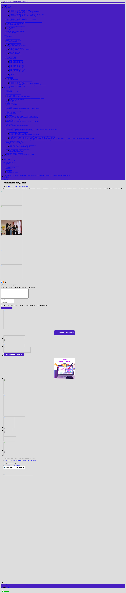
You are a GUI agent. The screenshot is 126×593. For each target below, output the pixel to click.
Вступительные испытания (13, 20)
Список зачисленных (11, 33)
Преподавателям (10, 167)
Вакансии (6, 179)
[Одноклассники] (3, 282)
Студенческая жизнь (16, 186)
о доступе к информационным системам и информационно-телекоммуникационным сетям (32, 136)
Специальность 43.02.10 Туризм (17, 86)
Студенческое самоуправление (14, 54)
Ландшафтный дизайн (12, 113)
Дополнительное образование (11, 92)
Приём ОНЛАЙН (8, 159)
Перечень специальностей (12, 9)
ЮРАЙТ (6, 176)
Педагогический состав (12, 128)
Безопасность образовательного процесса (16, 45)
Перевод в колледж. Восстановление (15, 23)
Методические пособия (12, 41)
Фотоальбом (12, 74)
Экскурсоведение (10, 112)
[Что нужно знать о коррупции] (12, 465)
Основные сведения (11, 120)
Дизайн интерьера (10, 95)
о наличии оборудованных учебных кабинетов (21, 130)
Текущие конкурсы (11, 57)
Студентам (9, 168)
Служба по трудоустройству (16, 151)
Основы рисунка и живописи (16, 99)
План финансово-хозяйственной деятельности (20, 143)
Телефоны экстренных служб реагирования (20, 49)
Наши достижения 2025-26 (16, 60)
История (8, 6)
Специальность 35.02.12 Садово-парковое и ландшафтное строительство (27, 16)
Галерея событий (10, 73)
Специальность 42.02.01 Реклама (17, 18)
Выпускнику (9, 78)
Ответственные (10, 164)
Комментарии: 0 (25, 186)
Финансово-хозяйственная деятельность (16, 142)
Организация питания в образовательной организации (20, 154)
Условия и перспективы (12, 32)
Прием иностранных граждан (13, 24)
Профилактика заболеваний (16, 47)
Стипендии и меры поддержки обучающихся (17, 149)
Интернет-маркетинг (11, 104)
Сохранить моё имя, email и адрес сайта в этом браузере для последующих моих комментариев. (26, 305)
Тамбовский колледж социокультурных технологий (13, 585)
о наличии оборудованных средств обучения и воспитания (24, 134)
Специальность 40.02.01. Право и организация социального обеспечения (27, 84)
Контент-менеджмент (11, 105)
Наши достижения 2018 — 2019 (17, 69)
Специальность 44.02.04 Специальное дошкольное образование (25, 11)
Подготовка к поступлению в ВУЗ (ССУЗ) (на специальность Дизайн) (26, 98)
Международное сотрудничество (14, 153)
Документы (9, 122)
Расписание (9, 36)
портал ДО (9, 163)
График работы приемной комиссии (15, 31)
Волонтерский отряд (11, 50)
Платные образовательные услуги (14, 141)
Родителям (9, 170)
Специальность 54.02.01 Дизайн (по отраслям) (21, 12)
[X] (5, 282)
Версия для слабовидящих (66, 332)
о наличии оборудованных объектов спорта (20, 133)
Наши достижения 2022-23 (16, 64)
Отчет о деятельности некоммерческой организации (22, 145)
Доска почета (9, 77)
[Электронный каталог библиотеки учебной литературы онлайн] (20, 460)
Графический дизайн (11, 102)
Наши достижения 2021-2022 (16, 65)
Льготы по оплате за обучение (16, 150)
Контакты (6, 158)
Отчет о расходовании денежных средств (19, 146)
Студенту (6, 35)
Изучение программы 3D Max (13, 94)
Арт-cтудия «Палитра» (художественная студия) (18, 96)
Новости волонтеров (14, 52)
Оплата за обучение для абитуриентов (15, 26)
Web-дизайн (9, 107)
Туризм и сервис (10, 109)
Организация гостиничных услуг (14, 111)
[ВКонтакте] (1, 282)
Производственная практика (13, 43)
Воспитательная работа (12, 172)
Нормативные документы (12, 166)
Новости (6, 155)
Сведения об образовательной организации (14, 119)
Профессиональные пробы (16, 29)
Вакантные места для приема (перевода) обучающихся (20, 147)
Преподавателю (7, 87)
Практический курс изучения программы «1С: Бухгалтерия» (21, 116)
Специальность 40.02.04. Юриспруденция (19, 10)
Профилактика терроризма (16, 48)
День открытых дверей (9, 160)
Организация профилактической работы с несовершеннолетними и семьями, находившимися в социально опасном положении (38, 175)
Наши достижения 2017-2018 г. (17, 70)
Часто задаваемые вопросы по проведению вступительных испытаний (24, 22)
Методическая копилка (12, 91)
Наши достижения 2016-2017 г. (17, 71)
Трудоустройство (13, 79)
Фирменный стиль (11, 103)
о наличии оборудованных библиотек (18, 132)
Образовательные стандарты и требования (17, 125)
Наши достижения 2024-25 (16, 61)
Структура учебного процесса (13, 40)
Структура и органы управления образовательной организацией (22, 121)
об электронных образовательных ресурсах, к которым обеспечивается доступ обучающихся (32, 137)
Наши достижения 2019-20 (16, 67)
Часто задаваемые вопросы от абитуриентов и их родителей (21, 19)
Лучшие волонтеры (14, 53)
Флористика (9, 115)
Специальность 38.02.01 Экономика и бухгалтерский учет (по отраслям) (27, 14)
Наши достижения (11, 58)
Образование (9, 124)
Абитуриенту (7, 7)
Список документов (11, 27)
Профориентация (10, 28)
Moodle (8, 37)
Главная (5, 5)
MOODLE (6, 177)
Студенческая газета (11, 56)
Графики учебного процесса (13, 39)
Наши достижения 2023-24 (16, 62)
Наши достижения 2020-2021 (16, 66)
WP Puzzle (8, 587)
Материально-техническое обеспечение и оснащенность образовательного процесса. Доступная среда (31, 129)
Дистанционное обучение (10, 162)
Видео (10, 75)
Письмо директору (8, 157)
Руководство (9, 126)
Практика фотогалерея (15, 44)
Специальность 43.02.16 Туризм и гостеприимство (22, 15)
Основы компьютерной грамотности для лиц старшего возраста (22, 117)
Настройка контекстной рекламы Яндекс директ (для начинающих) (23, 108)
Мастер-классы (13, 100)
